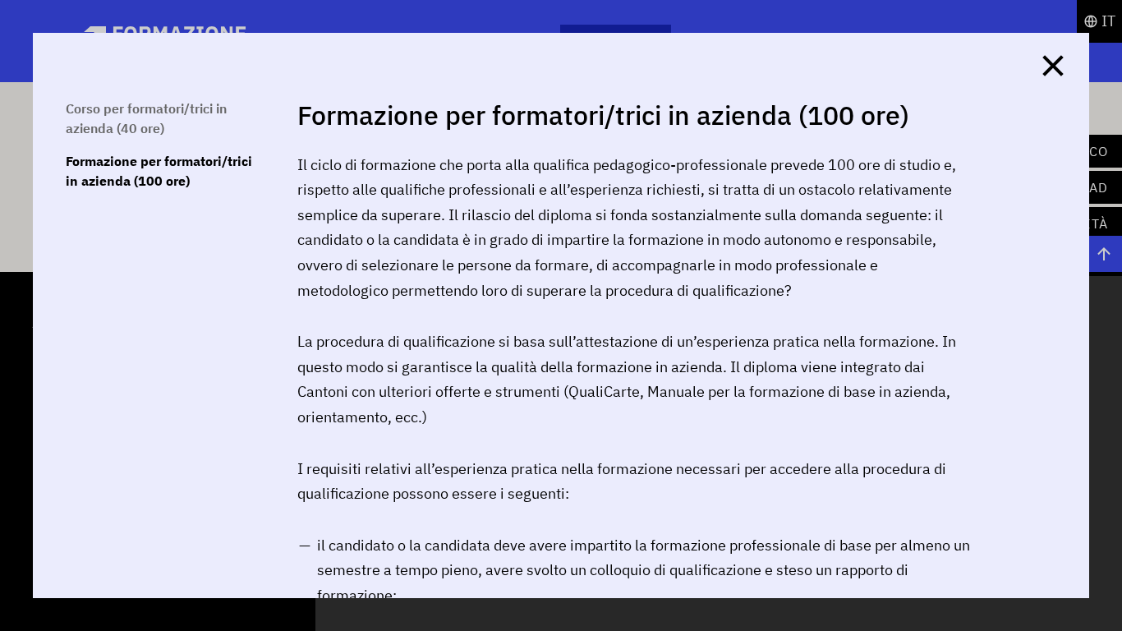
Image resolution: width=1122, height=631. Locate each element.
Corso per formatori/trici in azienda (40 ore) (146, 118)
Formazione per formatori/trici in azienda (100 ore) (159, 171)
